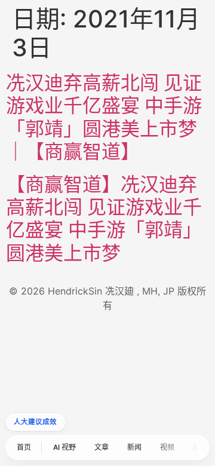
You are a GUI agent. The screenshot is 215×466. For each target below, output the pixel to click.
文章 (101, 447)
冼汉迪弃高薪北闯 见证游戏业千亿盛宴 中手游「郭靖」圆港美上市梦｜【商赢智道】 (104, 117)
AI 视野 (64, 447)
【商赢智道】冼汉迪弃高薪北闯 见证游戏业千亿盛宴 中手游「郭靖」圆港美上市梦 (104, 219)
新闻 (134, 447)
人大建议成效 (35, 422)
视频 (167, 447)
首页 (24, 447)
